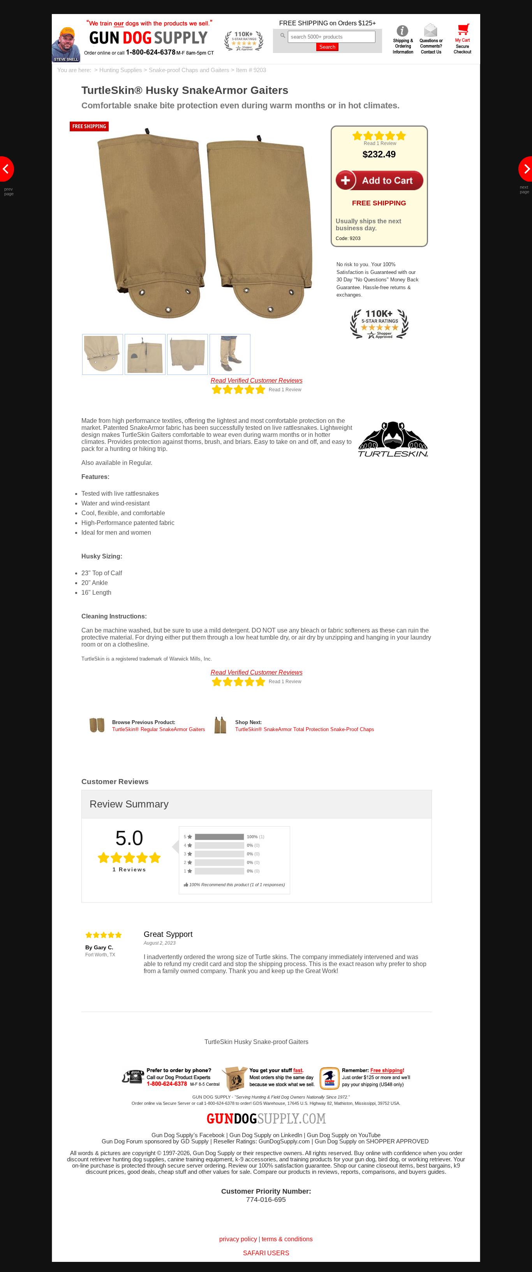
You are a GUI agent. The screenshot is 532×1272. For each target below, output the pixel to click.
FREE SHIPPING (303, 23)
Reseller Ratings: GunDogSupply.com (261, 1141)
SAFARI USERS (266, 1253)
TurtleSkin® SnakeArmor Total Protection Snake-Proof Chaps (304, 729)
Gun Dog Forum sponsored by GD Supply (155, 1141)
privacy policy (238, 1239)
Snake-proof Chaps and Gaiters (189, 70)
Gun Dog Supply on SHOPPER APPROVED (372, 1141)
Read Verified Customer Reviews (257, 380)
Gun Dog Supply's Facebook (188, 1135)
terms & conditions (287, 1239)
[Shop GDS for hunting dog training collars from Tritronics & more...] (149, 50)
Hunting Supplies (120, 70)
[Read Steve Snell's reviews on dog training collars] (66, 60)
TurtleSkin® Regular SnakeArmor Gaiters (158, 729)
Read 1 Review (380, 143)
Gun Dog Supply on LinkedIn (265, 1135)
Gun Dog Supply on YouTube (344, 1135)
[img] (379, 135)
